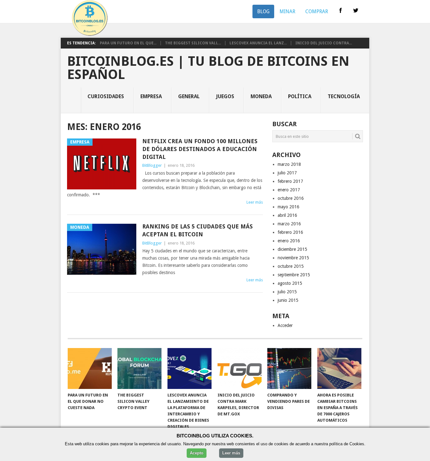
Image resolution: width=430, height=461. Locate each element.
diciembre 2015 (292, 249)
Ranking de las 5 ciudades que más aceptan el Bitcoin (197, 230)
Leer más (254, 202)
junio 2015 (288, 300)
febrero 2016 (290, 232)
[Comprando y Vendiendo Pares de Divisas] (289, 368)
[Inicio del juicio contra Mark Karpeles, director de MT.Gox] (240, 368)
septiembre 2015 (294, 274)
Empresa (151, 96)
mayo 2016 (288, 206)
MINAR (287, 11)
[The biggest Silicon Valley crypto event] (139, 368)
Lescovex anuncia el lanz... (258, 43)
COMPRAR (316, 11)
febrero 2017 (290, 181)
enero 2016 (289, 240)
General (189, 96)
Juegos (225, 96)
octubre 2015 (291, 266)
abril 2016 (287, 215)
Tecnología (344, 96)
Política (299, 96)
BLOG (263, 11)
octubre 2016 (291, 198)
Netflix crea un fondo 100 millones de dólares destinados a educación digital (199, 149)
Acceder (285, 325)
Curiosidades (106, 96)
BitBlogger (152, 165)
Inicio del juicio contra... (323, 43)
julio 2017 (287, 172)
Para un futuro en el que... (128, 43)
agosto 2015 (290, 283)
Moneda (261, 96)
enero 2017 (289, 189)
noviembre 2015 (293, 257)
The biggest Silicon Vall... (193, 43)
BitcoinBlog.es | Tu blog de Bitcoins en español (208, 68)
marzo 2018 (289, 164)
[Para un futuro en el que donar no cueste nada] (90, 368)
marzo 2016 (289, 223)
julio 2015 (287, 291)
